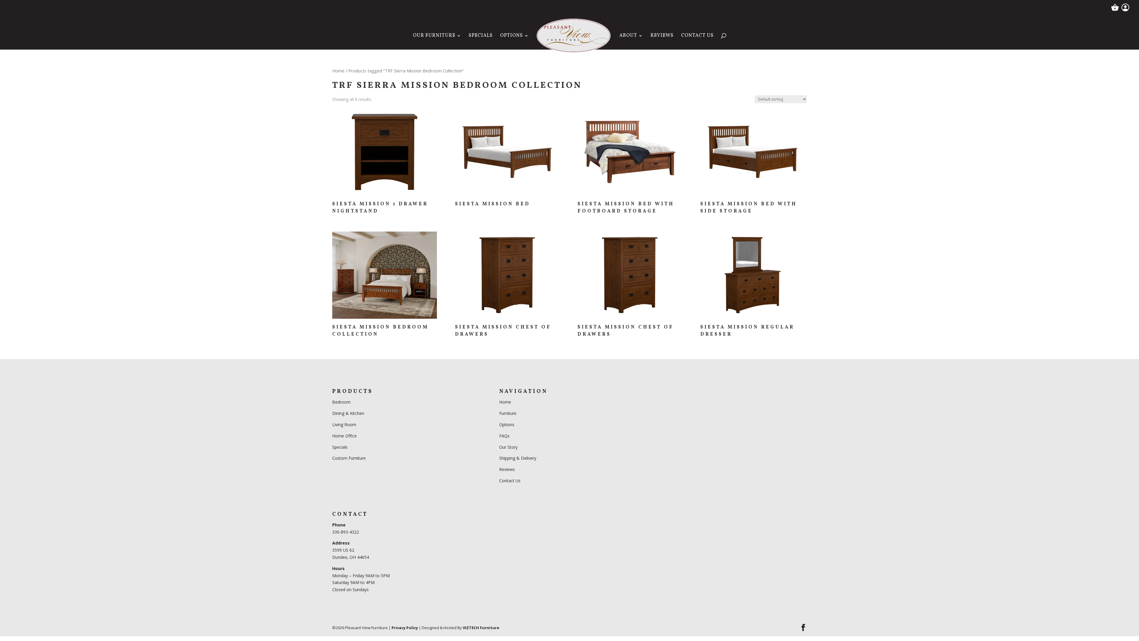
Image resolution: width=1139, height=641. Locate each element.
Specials (481, 36)
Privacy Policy (405, 627)
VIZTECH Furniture (481, 627)
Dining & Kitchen (348, 413)
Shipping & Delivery (517, 458)
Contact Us (697, 36)
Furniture (507, 413)
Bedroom (342, 402)
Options (511, 36)
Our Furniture (434, 36)
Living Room (344, 424)
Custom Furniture (349, 458)
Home (338, 71)
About (628, 36)
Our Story (508, 447)
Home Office (344, 436)
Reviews (662, 36)
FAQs (504, 436)
